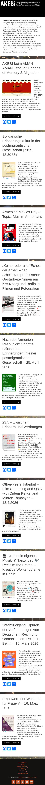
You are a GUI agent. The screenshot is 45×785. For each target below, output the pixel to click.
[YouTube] (27, 782)
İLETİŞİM (22, 769)
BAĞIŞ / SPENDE (22, 767)
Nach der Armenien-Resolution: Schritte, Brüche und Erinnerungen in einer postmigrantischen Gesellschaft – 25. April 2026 (20, 353)
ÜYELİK (22, 764)
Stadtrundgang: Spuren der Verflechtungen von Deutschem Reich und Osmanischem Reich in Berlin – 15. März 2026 (20, 634)
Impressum (22, 771)
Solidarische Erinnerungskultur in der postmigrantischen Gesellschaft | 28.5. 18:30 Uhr (21, 145)
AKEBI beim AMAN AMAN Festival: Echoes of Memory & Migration (21, 68)
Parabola (22, 777)
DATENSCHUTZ (22, 773)
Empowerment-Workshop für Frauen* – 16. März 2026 (22, 703)
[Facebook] (13, 782)
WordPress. (32, 777)
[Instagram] (22, 782)
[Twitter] (18, 782)
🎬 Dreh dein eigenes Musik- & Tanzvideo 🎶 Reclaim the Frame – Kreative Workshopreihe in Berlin (21, 565)
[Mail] (31, 782)
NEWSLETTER (22, 762)
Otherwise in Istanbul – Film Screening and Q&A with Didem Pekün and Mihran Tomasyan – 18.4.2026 (22, 493)
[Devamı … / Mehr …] (11, 116)
